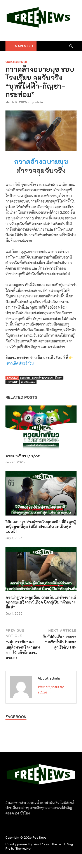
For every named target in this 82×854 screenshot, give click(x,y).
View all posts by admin (50, 689)
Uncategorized (16, 61)
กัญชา (58, 377)
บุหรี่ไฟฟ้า (12, 382)
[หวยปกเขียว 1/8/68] (41, 429)
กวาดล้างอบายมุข (41, 161)
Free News (40, 837)
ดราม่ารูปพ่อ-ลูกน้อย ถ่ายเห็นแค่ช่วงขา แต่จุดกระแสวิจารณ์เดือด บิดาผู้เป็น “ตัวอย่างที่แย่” (40, 602)
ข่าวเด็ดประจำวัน (20, 363)
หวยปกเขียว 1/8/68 (22, 455)
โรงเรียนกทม (28, 382)
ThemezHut (23, 848)
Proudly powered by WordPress (27, 844)
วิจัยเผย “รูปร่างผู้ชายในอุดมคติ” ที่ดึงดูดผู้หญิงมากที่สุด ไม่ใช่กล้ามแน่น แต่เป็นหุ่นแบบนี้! (40, 526)
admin (39, 102)
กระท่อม (25, 377)
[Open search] (71, 46)
